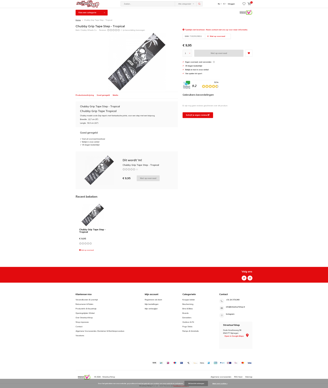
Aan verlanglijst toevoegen (248, 53)
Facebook (244, 278)
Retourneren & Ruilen (84, 304)
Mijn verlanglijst (151, 308)
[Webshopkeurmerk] (84, 377)
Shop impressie (82, 322)
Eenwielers (186, 317)
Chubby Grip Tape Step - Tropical (92, 230)
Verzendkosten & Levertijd (87, 300)
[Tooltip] (214, 62)
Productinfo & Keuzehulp (86, 308)
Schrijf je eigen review (197, 115)
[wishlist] (244, 4)
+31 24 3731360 (232, 300)
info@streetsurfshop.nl (235, 307)
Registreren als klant (153, 300)
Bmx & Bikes (187, 308)
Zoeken (199, 3)
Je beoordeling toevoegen (134, 30)
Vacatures (80, 335)
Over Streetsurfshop (84, 317)
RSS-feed (238, 377)
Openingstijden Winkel (85, 313)
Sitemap (248, 377)
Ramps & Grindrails (190, 331)
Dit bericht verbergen (196, 383)
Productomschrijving (85, 95)
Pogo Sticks (187, 326)
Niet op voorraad (219, 53)
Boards (185, 313)
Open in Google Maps (234, 336)
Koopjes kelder (188, 300)
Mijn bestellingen (151, 304)
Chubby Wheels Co (88, 30)
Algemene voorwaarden (221, 377)
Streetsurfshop (108, 377)
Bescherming (187, 304)
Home (78, 20)
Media (115, 95)
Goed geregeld (103, 95)
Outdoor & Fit (188, 322)
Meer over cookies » (220, 383)
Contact (79, 326)
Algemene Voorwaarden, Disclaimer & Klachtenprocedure (100, 331)
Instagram (250, 278)
